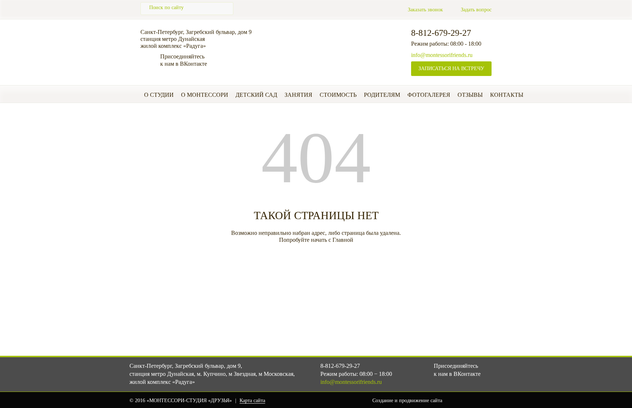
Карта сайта (252, 400)
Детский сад (256, 95)
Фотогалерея (428, 95)
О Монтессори (204, 95)
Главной (342, 240)
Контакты (506, 95)
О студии (159, 95)
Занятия (298, 95)
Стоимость (338, 95)
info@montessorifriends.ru (442, 55)
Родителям (382, 95)
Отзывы (470, 95)
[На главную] (325, 44)
